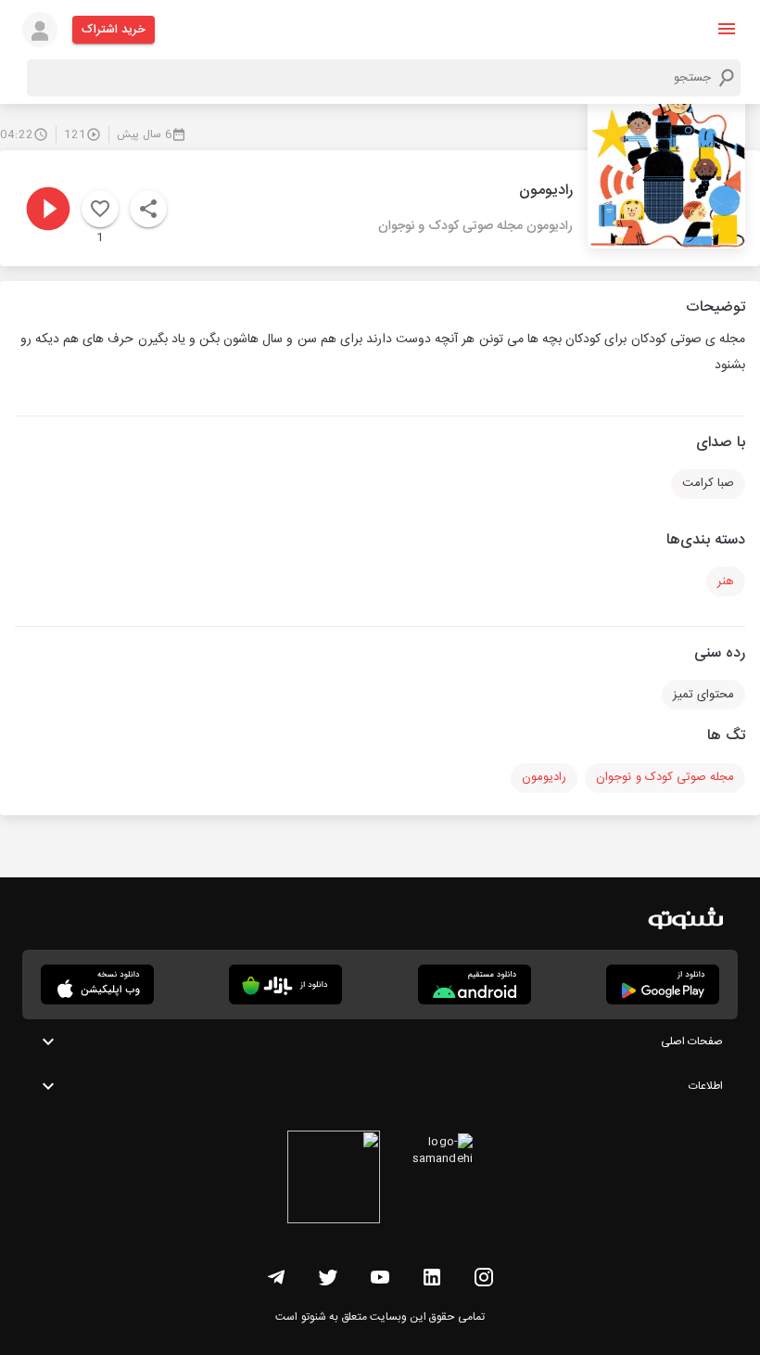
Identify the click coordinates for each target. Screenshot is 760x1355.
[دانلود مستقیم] (474, 984)
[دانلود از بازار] (285, 984)
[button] (727, 29)
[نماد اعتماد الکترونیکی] (333, 1180)
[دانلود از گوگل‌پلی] (662, 984)
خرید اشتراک (114, 29)
